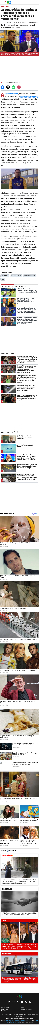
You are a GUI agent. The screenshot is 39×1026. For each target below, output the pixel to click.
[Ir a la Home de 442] (8, 3)
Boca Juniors (5, 275)
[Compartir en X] (8, 87)
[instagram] (9, 1002)
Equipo (22, 1007)
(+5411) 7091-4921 (14, 1022)
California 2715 (10, 1020)
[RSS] (26, 1002)
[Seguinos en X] (18, 1002)
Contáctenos (4, 1009)
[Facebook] (14, 1002)
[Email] (19, 87)
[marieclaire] (19, 889)
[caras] (19, 921)
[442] (19, 996)
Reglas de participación (26, 1009)
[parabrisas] (19, 954)
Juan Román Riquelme (29, 96)
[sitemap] (30, 1002)
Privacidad (4, 1010)
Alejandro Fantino (16, 275)
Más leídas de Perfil (10, 432)
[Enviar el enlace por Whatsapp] (13, 87)
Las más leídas (7, 353)
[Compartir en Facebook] (2, 87)
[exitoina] (19, 856)
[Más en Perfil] (11, 850)
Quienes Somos (5, 1007)
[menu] (2, 2)
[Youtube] (22, 1002)
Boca (2, 279)
